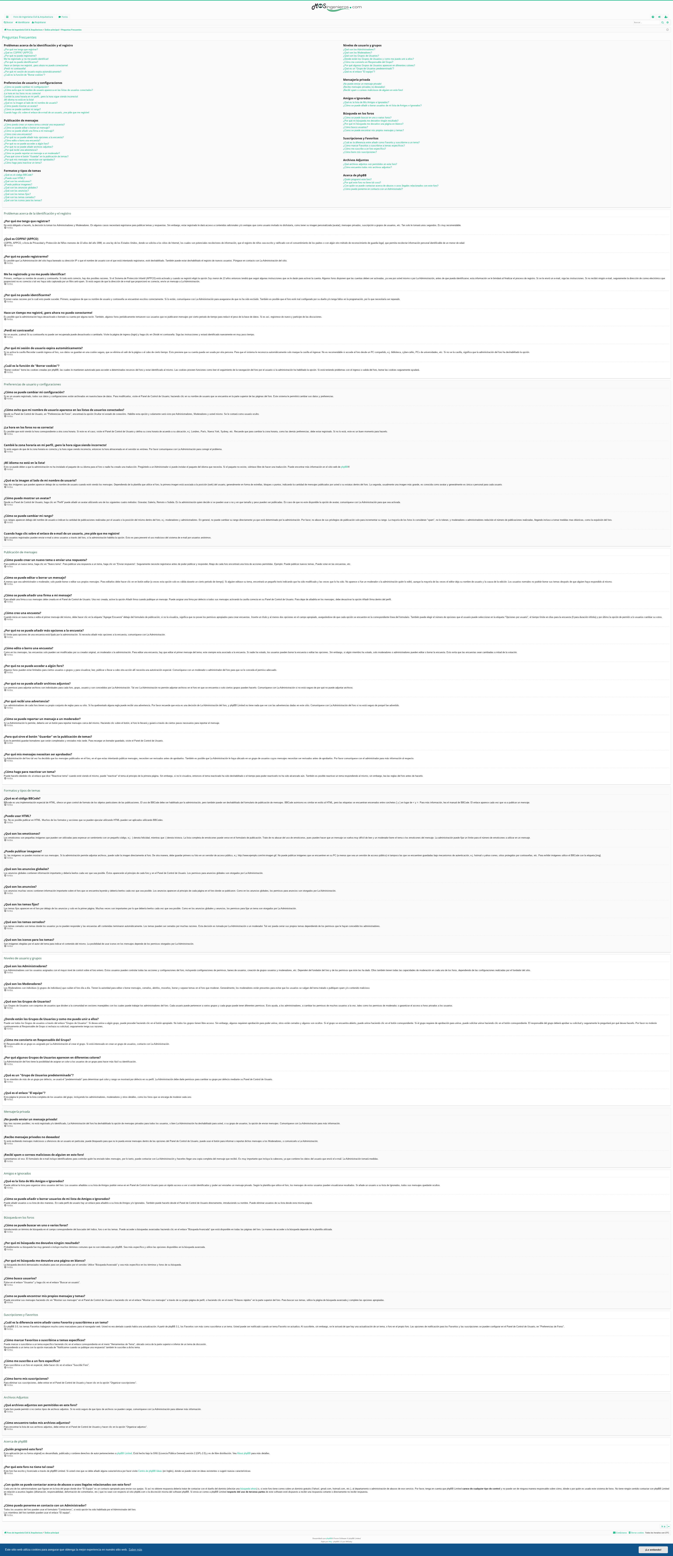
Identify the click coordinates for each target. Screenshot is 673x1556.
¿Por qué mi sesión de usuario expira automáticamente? (32, 71)
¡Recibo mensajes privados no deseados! (364, 87)
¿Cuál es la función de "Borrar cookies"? (24, 75)
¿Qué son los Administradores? (359, 49)
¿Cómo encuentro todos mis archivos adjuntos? (367, 167)
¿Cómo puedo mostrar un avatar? (21, 106)
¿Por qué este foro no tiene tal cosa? (362, 182)
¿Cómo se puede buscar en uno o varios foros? (367, 117)
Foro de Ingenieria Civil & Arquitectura (33, 16)
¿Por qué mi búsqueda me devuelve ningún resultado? (370, 120)
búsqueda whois (248, 1488)
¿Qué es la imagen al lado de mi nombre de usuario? (30, 103)
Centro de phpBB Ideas (150, 1471)
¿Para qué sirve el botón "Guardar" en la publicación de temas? (36, 156)
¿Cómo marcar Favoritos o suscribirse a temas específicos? (374, 145)
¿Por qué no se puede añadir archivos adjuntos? (28, 146)
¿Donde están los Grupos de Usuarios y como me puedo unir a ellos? (378, 59)
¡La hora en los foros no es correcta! (22, 93)
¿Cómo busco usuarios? (355, 127)
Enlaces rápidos (8, 17)
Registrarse (40, 22)
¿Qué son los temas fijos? (17, 194)
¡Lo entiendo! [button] (653, 1549)
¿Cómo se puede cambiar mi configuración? (26, 87)
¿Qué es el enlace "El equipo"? (359, 71)
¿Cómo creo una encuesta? (18, 134)
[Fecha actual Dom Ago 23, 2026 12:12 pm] (667, 30)
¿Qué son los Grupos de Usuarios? (361, 55)
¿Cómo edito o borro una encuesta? (22, 140)
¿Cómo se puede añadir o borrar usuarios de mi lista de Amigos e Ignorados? (382, 105)
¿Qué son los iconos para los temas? (23, 200)
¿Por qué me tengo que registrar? (21, 49)
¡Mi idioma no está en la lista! (19, 99)
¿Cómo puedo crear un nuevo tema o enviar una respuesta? (34, 124)
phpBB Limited (124, 1453)
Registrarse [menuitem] (667, 17)
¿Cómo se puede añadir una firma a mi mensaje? (29, 131)
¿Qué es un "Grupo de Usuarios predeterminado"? (368, 68)
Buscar (9, 22)
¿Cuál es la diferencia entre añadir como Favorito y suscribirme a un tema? (381, 142)
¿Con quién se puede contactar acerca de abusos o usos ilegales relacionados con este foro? (390, 185)
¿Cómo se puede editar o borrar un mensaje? (27, 127)
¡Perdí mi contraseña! (15, 68)
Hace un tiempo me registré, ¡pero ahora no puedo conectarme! (36, 65)
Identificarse (24, 22)
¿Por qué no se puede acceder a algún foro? (26, 143)
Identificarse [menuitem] (660, 17)
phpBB (344, 467)
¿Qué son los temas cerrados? (19, 197)
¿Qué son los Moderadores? (357, 52)
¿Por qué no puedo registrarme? (20, 55)
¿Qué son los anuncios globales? (21, 187)
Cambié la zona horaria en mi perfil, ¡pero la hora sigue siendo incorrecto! (41, 96)
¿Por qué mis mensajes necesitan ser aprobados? (29, 159)
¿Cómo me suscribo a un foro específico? (364, 148)
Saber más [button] (135, 1549)
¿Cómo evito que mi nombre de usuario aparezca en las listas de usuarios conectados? (48, 90)
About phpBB (244, 1453)
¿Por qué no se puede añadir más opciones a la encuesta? (34, 137)
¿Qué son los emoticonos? (17, 181)
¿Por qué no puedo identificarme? (21, 62)
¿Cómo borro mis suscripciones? (360, 152)
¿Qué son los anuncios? (16, 190)
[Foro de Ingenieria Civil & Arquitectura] (336, 7)
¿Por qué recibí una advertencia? (21, 150)
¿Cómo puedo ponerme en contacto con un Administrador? (373, 189)
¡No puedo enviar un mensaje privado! (362, 83)
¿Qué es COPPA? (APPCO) (18, 52)
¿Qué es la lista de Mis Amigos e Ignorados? (366, 102)
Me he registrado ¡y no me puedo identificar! (26, 59)
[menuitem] (653, 17)
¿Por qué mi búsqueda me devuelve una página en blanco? (373, 124)
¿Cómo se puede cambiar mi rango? (22, 109)
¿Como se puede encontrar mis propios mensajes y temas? (373, 130)
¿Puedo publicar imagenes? (18, 184)
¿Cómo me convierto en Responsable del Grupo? (368, 62)
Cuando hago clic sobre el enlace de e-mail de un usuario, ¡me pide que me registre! (46, 112)
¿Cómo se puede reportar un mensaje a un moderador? (32, 153)
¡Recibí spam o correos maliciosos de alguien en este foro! (373, 90)
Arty (330, 1542)
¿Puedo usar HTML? (14, 178)
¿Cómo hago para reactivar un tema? (23, 162)
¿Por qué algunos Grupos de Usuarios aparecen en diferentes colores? (379, 65)
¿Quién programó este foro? (357, 179)
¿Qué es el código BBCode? (18, 175)
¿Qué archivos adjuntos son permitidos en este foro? (370, 164)
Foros (65, 16)
